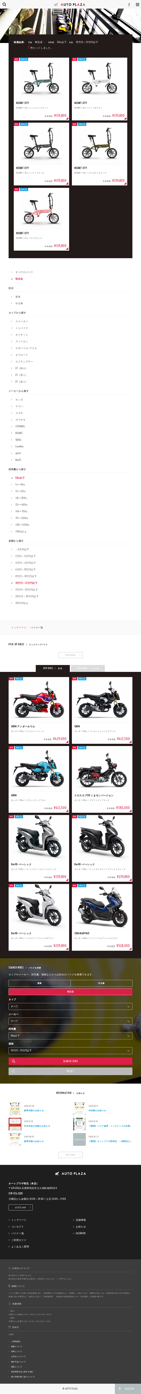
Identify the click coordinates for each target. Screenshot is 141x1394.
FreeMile (19, 446)
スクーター (21, 321)
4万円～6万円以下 (25, 562)
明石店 (19, 278)
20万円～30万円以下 (27, 596)
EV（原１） (21, 375)
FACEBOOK (81, 1233)
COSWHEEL (20, 426)
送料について (16, 1351)
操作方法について (18, 1362)
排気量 (12, 1028)
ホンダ (19, 399)
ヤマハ (19, 406)
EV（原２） (21, 381)
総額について (16, 1346)
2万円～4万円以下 (25, 556)
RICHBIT (19, 433)
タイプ (12, 999)
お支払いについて (18, 1356)
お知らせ (81, 1226)
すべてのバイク (24, 272)
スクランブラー (24, 361)
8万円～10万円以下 (26, 576)
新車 (17, 296)
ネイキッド (21, 334)
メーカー (14, 1014)
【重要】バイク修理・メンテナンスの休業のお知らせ (115, 1126)
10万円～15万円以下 (26, 583)
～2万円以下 (22, 549)
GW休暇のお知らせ (97, 1110)
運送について (16, 1367)
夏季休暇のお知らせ (34, 1110)
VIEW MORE (70, 655)
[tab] (53, 668)
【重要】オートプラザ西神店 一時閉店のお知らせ (114, 1141)
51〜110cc (20, 484)
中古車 (19, 303)
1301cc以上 (21, 531)
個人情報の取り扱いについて (23, 1377)
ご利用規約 (15, 1341)
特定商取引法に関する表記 (22, 1372)
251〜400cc (21, 504)
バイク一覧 (17, 1233)
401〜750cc (21, 511)
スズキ (19, 413)
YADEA (18, 439)
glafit (18, 453)
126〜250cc (21, 498)
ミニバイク (21, 328)
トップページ (18, 627)
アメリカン (21, 341)
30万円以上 (21, 603)
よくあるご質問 (20, 1246)
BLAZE (18, 460)
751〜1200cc (21, 518)
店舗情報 (81, 1219)
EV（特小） (21, 368)
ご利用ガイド (18, 1240)
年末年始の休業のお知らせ (37, 1126)
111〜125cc (20, 491)
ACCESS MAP (20, 1207)
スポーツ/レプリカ (26, 348)
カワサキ (20, 419)
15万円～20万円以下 (26, 589)
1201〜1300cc (22, 524)
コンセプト (17, 1226)
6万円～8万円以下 (25, 569)
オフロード (21, 354)
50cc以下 (20, 477)
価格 (11, 1043)
